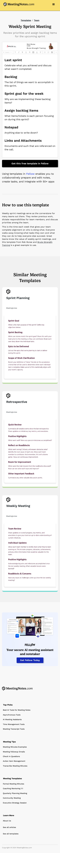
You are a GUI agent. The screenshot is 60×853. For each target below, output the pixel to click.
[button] (53, 4)
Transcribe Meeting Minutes (15, 766)
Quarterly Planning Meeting (15, 793)
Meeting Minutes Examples (15, 747)
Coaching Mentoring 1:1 (13, 788)
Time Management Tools (13, 724)
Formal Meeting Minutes (13, 784)
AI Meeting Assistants (12, 719)
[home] (18, 4)
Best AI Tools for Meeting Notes (16, 710)
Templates (26, 20)
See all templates (10, 834)
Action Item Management (14, 761)
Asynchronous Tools (11, 715)
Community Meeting (12, 798)
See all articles (9, 827)
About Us (7, 821)
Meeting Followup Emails (14, 752)
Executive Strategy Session (15, 803)
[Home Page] (17, 689)
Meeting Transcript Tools (13, 729)
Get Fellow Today (30, 660)
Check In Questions (11, 756)
